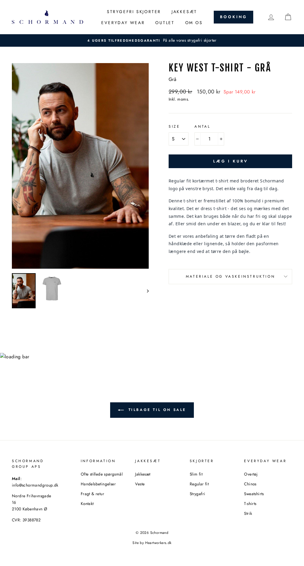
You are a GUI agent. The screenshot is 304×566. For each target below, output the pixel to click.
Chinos (250, 484)
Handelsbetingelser (98, 484)
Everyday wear (123, 23)
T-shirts (250, 503)
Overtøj (250, 474)
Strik (248, 513)
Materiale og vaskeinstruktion (230, 276)
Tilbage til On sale (156, 409)
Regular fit (199, 484)
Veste (140, 484)
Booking (233, 17)
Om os (194, 23)
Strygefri (197, 494)
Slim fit (196, 474)
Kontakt (87, 503)
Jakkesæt (184, 12)
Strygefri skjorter (134, 12)
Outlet (165, 23)
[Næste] (145, 290)
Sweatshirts (254, 494)
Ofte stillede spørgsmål (102, 474)
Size (174, 126)
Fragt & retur (92, 494)
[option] (152, 40)
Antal (202, 126)
